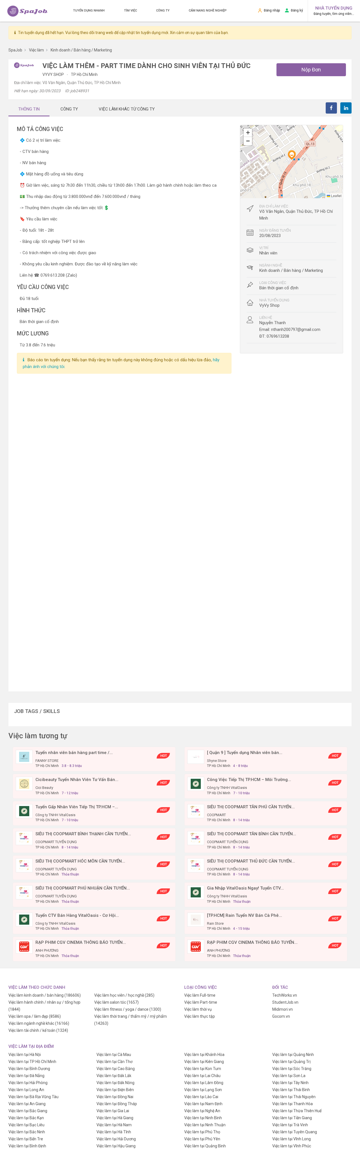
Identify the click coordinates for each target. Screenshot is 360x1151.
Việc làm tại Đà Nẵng (26, 1075)
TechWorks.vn (284, 995)
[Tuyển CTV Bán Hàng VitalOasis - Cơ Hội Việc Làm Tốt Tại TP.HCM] (24, 919)
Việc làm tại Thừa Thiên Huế (296, 1111)
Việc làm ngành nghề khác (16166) (38, 1023)
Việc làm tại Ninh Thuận (205, 1125)
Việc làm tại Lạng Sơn (203, 1089)
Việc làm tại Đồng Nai (114, 1096)
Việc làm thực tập (199, 1016)
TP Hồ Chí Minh (84, 74)
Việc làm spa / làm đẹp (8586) (34, 1016)
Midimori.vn (282, 1009)
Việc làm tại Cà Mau (113, 1054)
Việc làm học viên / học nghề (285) (124, 995)
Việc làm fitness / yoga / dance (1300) (127, 1009)
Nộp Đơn (311, 70)
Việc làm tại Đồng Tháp (116, 1104)
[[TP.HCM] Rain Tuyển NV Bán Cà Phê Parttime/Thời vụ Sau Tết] (195, 919)
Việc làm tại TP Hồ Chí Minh (32, 1061)
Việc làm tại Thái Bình (291, 1089)
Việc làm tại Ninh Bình (203, 1118)
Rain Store (215, 923)
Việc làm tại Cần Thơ (114, 1061)
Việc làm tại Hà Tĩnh (113, 1132)
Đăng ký (297, 10)
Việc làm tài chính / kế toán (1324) (38, 1030)
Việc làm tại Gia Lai (112, 1111)
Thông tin (29, 109)
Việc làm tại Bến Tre (25, 1139)
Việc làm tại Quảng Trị (291, 1061)
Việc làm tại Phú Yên (202, 1139)
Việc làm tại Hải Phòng (28, 1082)
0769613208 (278, 336)
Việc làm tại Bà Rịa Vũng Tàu (33, 1096)
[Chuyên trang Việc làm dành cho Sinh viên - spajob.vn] (27, 11)
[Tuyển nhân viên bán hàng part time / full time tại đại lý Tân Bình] (24, 756)
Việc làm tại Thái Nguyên (294, 1096)
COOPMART (216, 815)
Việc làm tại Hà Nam (114, 1125)
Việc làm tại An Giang (27, 1104)
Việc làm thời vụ (198, 1009)
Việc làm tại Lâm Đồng (203, 1082)
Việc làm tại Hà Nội (24, 1054)
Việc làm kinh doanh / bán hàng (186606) (44, 995)
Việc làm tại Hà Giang (114, 1118)
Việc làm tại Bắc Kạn (26, 1118)
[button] (291, 155)
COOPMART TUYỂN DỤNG (56, 842)
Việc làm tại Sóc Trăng (291, 1068)
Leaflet (335, 195)
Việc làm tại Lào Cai (201, 1096)
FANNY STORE (46, 761)
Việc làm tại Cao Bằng (115, 1068)
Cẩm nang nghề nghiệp (208, 10)
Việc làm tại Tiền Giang (292, 1118)
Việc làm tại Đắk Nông (115, 1082)
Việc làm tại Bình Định (27, 1146)
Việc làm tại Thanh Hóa (292, 1104)
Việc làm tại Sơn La (288, 1075)
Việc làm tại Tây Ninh (290, 1082)
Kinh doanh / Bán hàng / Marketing (291, 270)
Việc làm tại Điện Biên (115, 1089)
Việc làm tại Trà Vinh (290, 1125)
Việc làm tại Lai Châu (202, 1075)
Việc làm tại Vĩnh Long (291, 1139)
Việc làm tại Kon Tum (202, 1068)
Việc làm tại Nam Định (203, 1104)
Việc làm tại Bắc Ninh (26, 1132)
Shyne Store (216, 761)
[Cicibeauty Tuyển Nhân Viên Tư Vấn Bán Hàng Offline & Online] (24, 783)
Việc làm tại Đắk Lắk (113, 1075)
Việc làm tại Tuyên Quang (294, 1132)
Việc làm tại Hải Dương (116, 1139)
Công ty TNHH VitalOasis (227, 788)
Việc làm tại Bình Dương (29, 1068)
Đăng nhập (272, 10)
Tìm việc (130, 10)
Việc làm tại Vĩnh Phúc (291, 1146)
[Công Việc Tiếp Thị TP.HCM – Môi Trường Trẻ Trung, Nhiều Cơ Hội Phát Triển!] (195, 783)
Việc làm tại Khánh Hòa (204, 1054)
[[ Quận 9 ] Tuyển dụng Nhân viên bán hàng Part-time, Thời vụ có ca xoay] (195, 756)
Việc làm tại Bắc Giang (27, 1111)
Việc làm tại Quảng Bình (205, 1146)
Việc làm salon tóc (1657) (116, 1002)
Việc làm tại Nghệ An (202, 1111)
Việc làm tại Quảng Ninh (293, 1054)
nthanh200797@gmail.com (295, 329)
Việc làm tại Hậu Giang (116, 1146)
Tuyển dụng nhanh (89, 10)
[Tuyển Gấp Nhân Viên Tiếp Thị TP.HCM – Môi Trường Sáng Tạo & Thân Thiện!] (24, 810)
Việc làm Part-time (200, 1002)
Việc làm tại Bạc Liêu (26, 1125)
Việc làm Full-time (199, 995)
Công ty (163, 10)
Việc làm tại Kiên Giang (204, 1061)
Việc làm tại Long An (26, 1089)
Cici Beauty (44, 788)
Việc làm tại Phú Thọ (202, 1132)
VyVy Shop (53, 74)
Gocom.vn (281, 1016)
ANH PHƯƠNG (46, 950)
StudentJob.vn (285, 1002)
